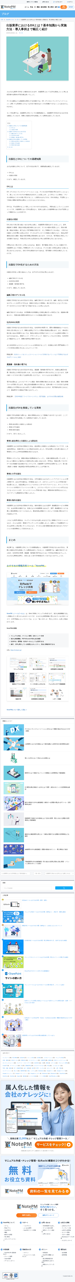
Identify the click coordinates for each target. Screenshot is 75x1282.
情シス (15, 1070)
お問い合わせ (45, 1)
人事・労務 (58, 1068)
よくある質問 (27, 1228)
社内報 (38, 1057)
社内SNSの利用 (15, 135)
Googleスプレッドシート (21, 1073)
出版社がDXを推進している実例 (18, 139)
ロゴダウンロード (67, 1240)
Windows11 (45, 1073)
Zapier (18, 1076)
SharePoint (62, 1073)
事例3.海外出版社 (15, 145)
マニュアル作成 (59, 1057)
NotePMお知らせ (53, 1076)
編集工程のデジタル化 (16, 133)
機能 (38, 7)
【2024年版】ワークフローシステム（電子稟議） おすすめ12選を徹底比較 (38, 396)
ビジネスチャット (33, 1060)
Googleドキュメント (8, 1073)
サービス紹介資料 (48, 1228)
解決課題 (44, 7)
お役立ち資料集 (66, 1230)
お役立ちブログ (66, 1226)
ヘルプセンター (58, 1)
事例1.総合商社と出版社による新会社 (20, 141)
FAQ (48, 1065)
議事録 (50, 1060)
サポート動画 (66, 1234)
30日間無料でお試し (48, 1226)
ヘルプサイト (27, 1226)
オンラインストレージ (8, 1063)
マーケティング (13, 1065)
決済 (33, 1068)
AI (35, 7)
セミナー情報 (66, 1232)
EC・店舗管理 (17, 1068)
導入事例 (51, 7)
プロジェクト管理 (62, 1063)
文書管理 (43, 1060)
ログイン (70, 1)
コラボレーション (48, 1057)
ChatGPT (5, 1065)
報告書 (24, 1076)
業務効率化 (28, 1065)
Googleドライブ (61, 1070)
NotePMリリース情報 (30, 1230)
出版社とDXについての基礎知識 (18, 125)
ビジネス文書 (32, 1076)
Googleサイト (50, 1070)
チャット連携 (8, 1256)
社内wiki (22, 1057)
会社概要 (64, 1252)
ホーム (27, 7)
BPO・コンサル (40, 1068)
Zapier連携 (7, 1258)
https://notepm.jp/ (16, 650)
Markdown (41, 1070)
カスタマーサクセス (39, 1065)
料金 (31, 7)
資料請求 (71, 7)
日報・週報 (5, 1060)
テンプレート (6, 1057)
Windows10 (53, 1073)
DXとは (13, 127)
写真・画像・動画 (7, 1068)
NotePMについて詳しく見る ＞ (17, 710)
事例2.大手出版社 (15, 143)
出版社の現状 (14, 129)
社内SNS (36, 1063)
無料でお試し (63, 7)
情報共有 (23, 1060)
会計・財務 (26, 1068)
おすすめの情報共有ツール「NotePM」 (26, 565)
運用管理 (22, 1070)
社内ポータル (14, 1060)
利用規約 (45, 1252)
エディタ (53, 1063)
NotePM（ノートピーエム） (16, 613)
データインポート (9, 1260)
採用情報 (64, 1255)
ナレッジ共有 (30, 1057)
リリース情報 (42, 1076)
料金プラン (7, 1228)
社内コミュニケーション (60, 1060)
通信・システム (31, 1070)
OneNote (12, 1076)
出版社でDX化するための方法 (17, 131)
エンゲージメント (7, 1070)
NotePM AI (7, 1230)
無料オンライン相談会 (32, 1)
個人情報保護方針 (48, 1258)
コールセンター (56, 1065)
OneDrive (5, 1076)
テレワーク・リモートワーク (24, 1063)
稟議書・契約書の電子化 (17, 137)
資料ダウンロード (48, 1215)
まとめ (11, 147)
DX (22, 33)
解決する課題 (8, 1234)
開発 (47, 1063)
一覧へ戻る (38, 873)
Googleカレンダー (35, 1073)
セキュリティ (50, 1068)
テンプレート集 (66, 1228)
